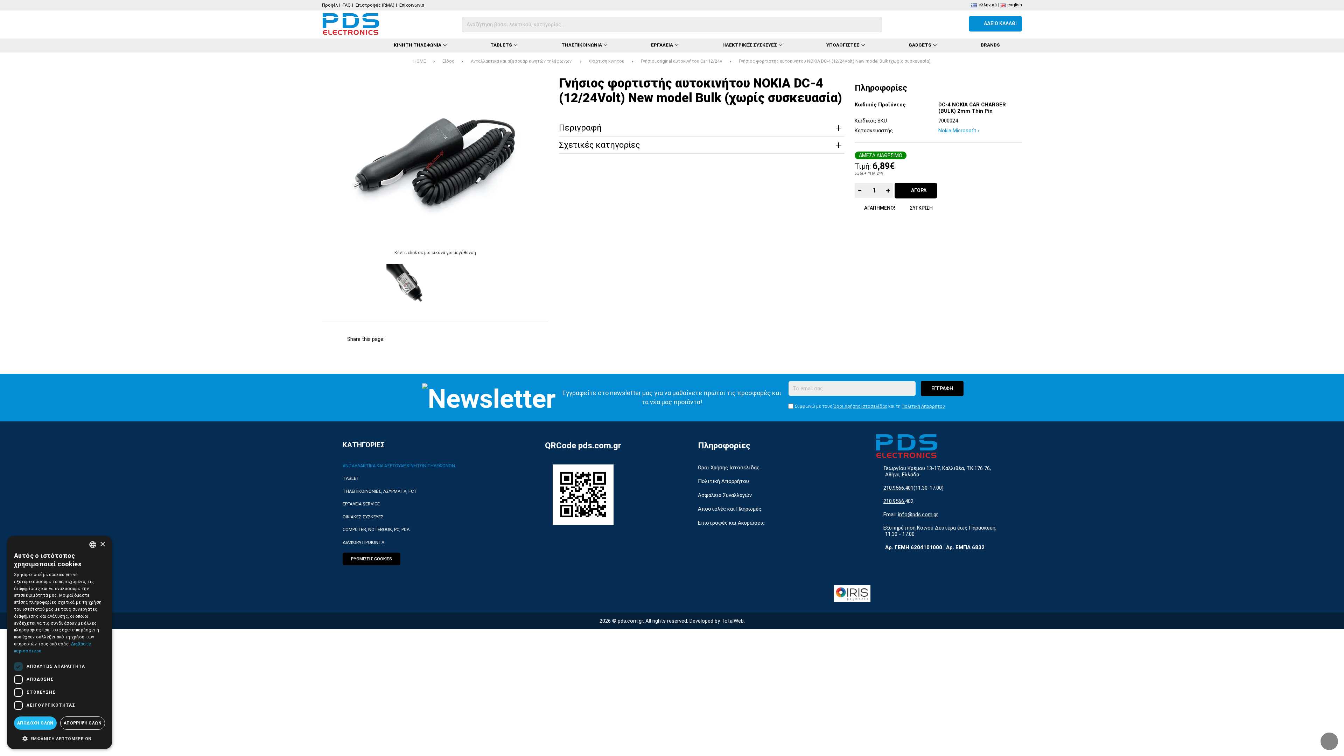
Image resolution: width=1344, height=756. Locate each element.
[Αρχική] (346, 45)
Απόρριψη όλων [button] (83, 723)
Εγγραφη (942, 388)
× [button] (102, 544)
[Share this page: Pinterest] (447, 339)
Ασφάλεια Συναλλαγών (725, 495)
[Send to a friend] (516, 339)
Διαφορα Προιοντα (363, 542)
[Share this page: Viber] (493, 339)
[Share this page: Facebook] (400, 339)
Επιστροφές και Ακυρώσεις (731, 523)
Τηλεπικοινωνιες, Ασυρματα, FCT (380, 491)
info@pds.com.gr (918, 514)
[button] (59, 738)
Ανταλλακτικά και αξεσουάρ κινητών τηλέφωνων (522, 61)
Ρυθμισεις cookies (371, 558)
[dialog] (59, 642)
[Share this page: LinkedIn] (470, 339)
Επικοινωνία (411, 5)
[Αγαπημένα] (938, 24)
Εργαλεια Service (361, 503)
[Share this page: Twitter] (423, 339)
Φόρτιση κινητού (606, 61)
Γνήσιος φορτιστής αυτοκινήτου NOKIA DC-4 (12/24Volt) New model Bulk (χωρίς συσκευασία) (835, 61)
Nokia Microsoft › (958, 130)
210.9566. (894, 501)
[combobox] (92, 544)
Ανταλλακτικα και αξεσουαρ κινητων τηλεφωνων (399, 465)
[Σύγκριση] (919, 24)
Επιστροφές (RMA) (375, 5)
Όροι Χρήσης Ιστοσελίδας (860, 406)
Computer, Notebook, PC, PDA (376, 529)
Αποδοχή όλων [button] (35, 723)
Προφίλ (330, 5)
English (1014, 4)
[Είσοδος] (957, 24)
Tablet (351, 478)
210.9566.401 (898, 488)
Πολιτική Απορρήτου (923, 406)
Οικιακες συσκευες (363, 516)
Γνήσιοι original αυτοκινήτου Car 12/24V (681, 61)
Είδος (448, 61)
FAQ (347, 5)
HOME (419, 61)
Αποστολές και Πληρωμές (729, 509)
